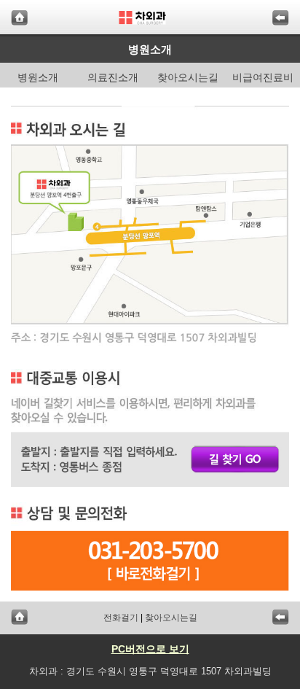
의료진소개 (112, 77)
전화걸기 (120, 617)
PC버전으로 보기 (150, 649)
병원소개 (37, 77)
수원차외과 (150, 18)
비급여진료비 (262, 77)
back (280, 18)
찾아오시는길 (187, 77)
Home (19, 18)
